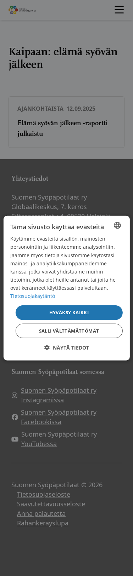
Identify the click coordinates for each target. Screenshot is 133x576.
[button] (66, 347)
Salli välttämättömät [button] (69, 330)
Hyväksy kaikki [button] (69, 312)
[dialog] (66, 288)
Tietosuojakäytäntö (32, 296)
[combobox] (117, 225)
